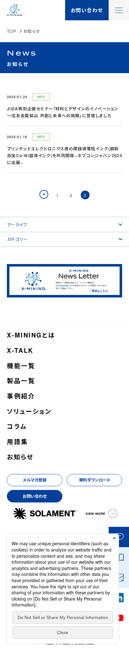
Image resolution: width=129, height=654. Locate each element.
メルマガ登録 (34, 480)
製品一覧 (21, 381)
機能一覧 (21, 366)
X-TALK (20, 350)
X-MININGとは (31, 335)
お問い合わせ (35, 496)
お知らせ (20, 457)
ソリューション (29, 411)
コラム (17, 426)
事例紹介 (21, 396)
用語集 (17, 442)
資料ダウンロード (94, 480)
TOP (11, 31)
